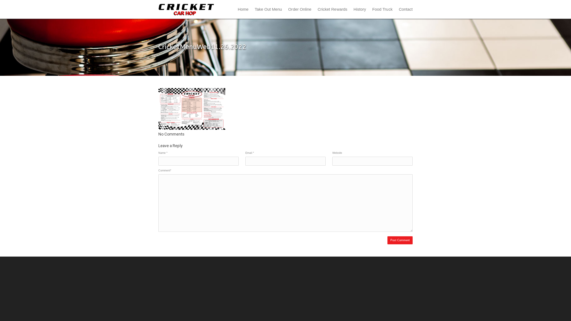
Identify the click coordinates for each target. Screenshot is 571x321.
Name (163, 152)
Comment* (164, 170)
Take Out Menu (268, 9)
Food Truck (382, 9)
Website (337, 152)
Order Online (299, 9)
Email (249, 152)
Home (243, 9)
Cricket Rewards (332, 9)
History (360, 9)
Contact (406, 9)
